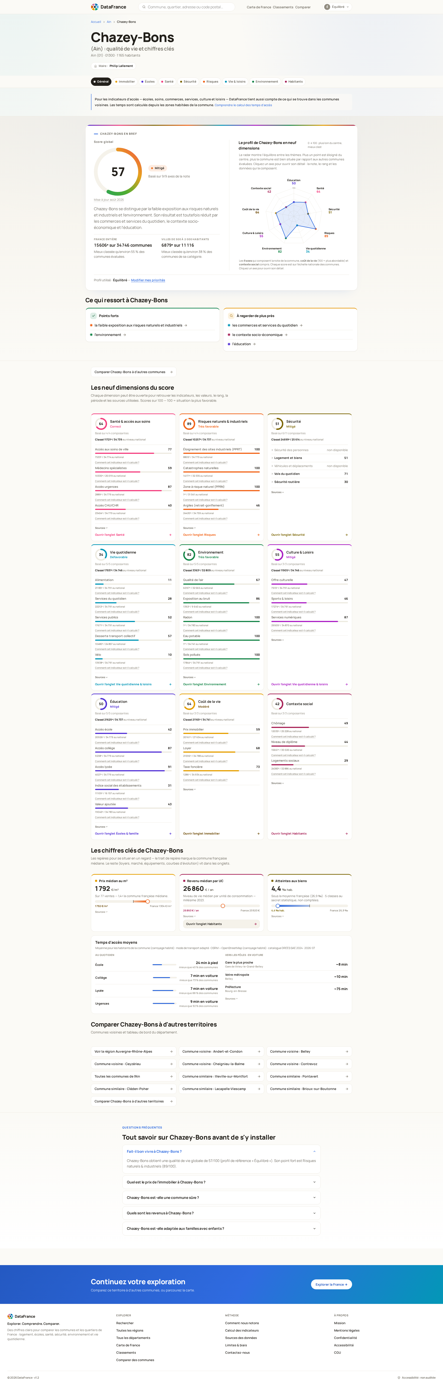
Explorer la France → (331, 1284)
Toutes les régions (129, 1330)
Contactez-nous (237, 1352)
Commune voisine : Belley (290, 1051)
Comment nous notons (242, 1323)
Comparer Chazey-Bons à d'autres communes (130, 372)
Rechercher (125, 1323)
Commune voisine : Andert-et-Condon (212, 1051)
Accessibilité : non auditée (419, 1378)
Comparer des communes (135, 1360)
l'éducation (241, 343)
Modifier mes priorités (148, 280)
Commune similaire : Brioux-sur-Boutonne (303, 1089)
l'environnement (108, 334)
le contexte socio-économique (257, 334)
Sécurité (190, 81)
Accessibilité (344, 1345)
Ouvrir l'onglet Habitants (204, 924)
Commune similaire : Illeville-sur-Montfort (215, 1076)
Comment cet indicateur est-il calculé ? (117, 462)
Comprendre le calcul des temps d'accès (243, 105)
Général (103, 81)
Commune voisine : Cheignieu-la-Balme (213, 1064)
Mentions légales (346, 1330)
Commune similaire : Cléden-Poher (122, 1089)
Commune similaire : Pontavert (294, 1076)
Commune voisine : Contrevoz (293, 1064)
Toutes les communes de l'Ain (117, 1076)
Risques (212, 81)
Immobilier (127, 81)
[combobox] (189, 7)
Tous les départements (133, 1338)
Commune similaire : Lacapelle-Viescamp (214, 1089)
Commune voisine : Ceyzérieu (118, 1064)
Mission (339, 1323)
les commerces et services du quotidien (265, 325)
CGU (337, 1352)
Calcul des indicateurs (242, 1330)
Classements (283, 7)
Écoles (150, 81)
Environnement (267, 81)
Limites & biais (236, 1345)
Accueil (96, 22)
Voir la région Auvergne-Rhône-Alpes (123, 1051)
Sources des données (241, 1338)
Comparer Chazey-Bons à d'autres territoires (129, 1101)
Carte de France (128, 1345)
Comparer (303, 7)
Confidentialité (345, 1338)
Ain (109, 22)
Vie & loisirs (236, 81)
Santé (169, 81)
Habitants (295, 81)
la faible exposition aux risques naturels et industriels (138, 325)
